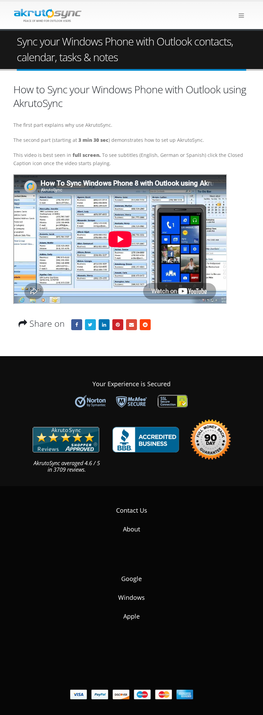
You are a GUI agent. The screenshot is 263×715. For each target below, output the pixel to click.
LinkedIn (104, 324)
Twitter (90, 324)
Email (131, 324)
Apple (131, 616)
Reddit (145, 324)
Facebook (76, 324)
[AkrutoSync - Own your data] (47, 15)
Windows (131, 597)
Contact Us (131, 510)
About (131, 529)
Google (131, 579)
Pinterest (117, 324)
